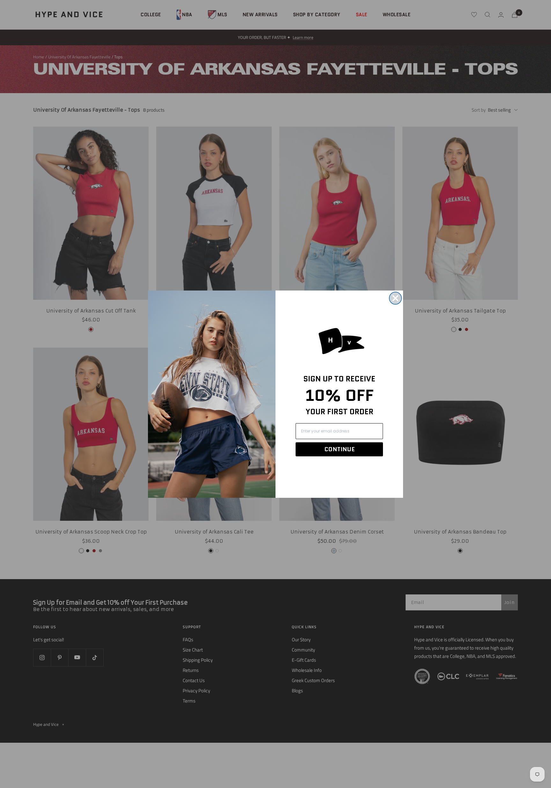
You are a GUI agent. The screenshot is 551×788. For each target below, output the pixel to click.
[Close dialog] (395, 298)
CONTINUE (339, 449)
